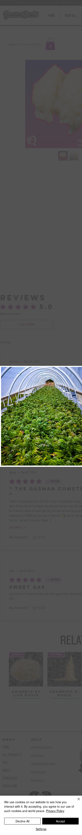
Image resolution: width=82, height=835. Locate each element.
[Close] (76, 802)
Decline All (22, 821)
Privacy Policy (55, 811)
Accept (60, 821)
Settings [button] (41, 829)
